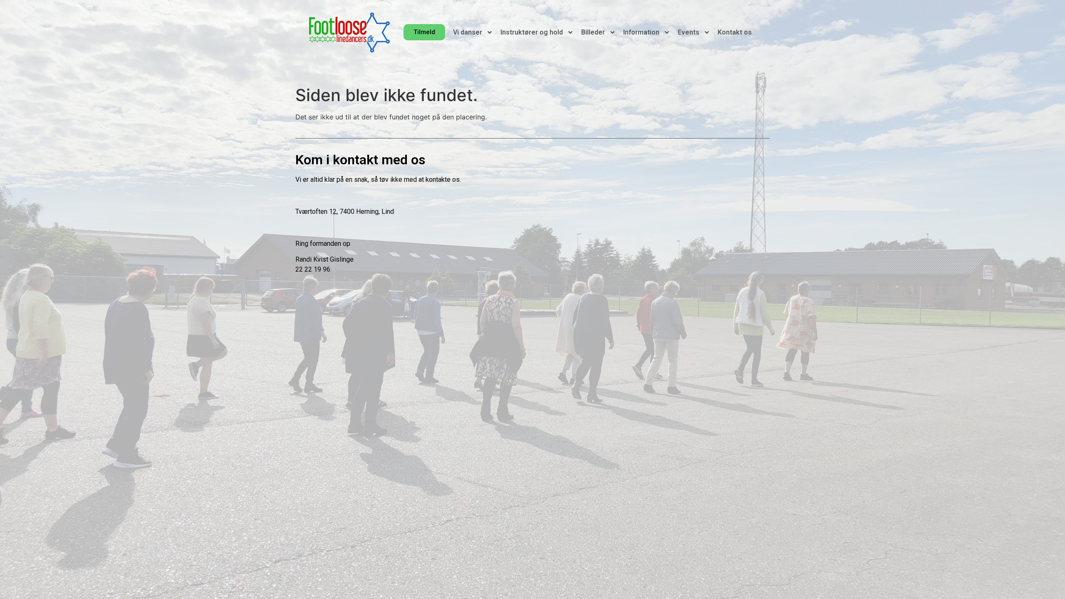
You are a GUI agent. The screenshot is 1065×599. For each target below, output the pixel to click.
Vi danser (467, 32)
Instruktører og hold (531, 32)
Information (641, 32)
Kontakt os (735, 32)
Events (688, 32)
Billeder (593, 32)
